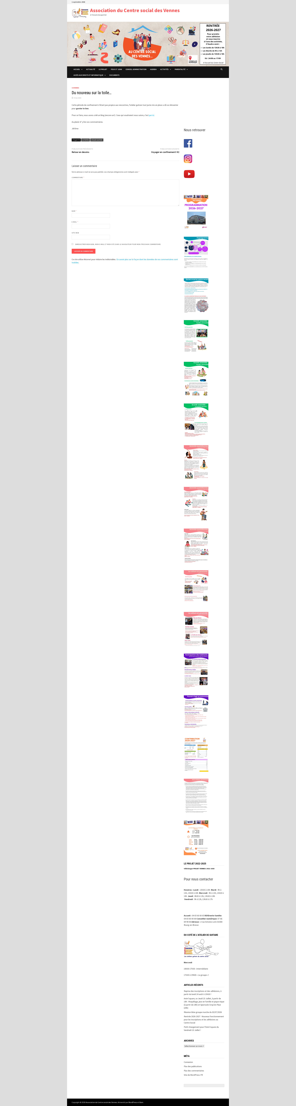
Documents (114, 75)
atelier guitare (96, 140)
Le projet (103, 69)
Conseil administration (136, 69)
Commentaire (78, 177)
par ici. (152, 115)
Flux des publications (193, 1066)
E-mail (75, 222)
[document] (204, 868)
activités (85, 140)
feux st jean (116, 69)
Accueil (77, 69)
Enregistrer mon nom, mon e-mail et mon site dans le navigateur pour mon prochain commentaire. (118, 244)
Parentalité (180, 69)
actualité (90, 69)
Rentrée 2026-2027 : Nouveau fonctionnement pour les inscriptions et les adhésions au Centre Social (204, 1019)
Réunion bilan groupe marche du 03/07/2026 (203, 1012)
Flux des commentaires (194, 1070)
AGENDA (153, 69)
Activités (164, 69)
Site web (75, 233)
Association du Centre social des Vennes (135, 10)
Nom (74, 211)
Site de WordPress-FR (193, 1075)
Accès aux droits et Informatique (88, 75)
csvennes (75, 88)
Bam (141, 1102)
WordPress (132, 1102)
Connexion (188, 1062)
